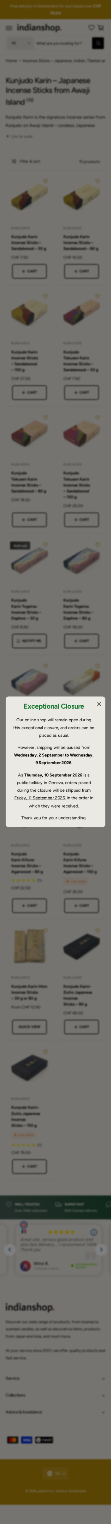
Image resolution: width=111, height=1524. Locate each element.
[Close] (99, 704)
